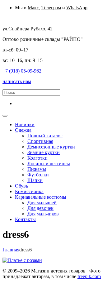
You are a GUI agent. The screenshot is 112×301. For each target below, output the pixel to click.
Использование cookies (26, 287)
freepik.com (89, 276)
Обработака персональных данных (39, 282)
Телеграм (51, 7)
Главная (10, 249)
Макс (33, 7)
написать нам (16, 81)
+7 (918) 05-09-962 (21, 70)
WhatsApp (76, 7)
